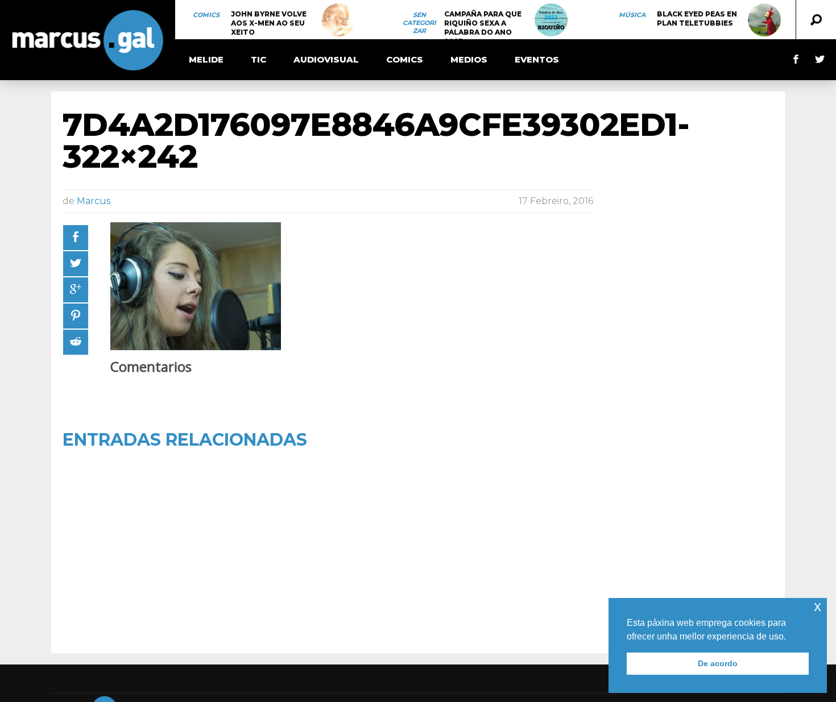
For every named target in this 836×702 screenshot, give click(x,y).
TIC (258, 59)
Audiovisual (326, 59)
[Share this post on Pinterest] (75, 316)
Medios (468, 59)
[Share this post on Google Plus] (75, 289)
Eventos (537, 59)
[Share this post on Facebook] (75, 237)
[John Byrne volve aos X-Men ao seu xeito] (338, 19)
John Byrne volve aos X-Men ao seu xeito (269, 23)
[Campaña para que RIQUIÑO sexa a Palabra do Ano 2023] (551, 19)
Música (632, 15)
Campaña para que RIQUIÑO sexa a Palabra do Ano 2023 (483, 27)
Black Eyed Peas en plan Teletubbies (697, 18)
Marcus (93, 201)
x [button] (817, 606)
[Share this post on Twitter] (75, 263)
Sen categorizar (419, 23)
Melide (206, 59)
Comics (206, 15)
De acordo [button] (718, 663)
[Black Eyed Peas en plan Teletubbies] (764, 19)
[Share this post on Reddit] (75, 342)
